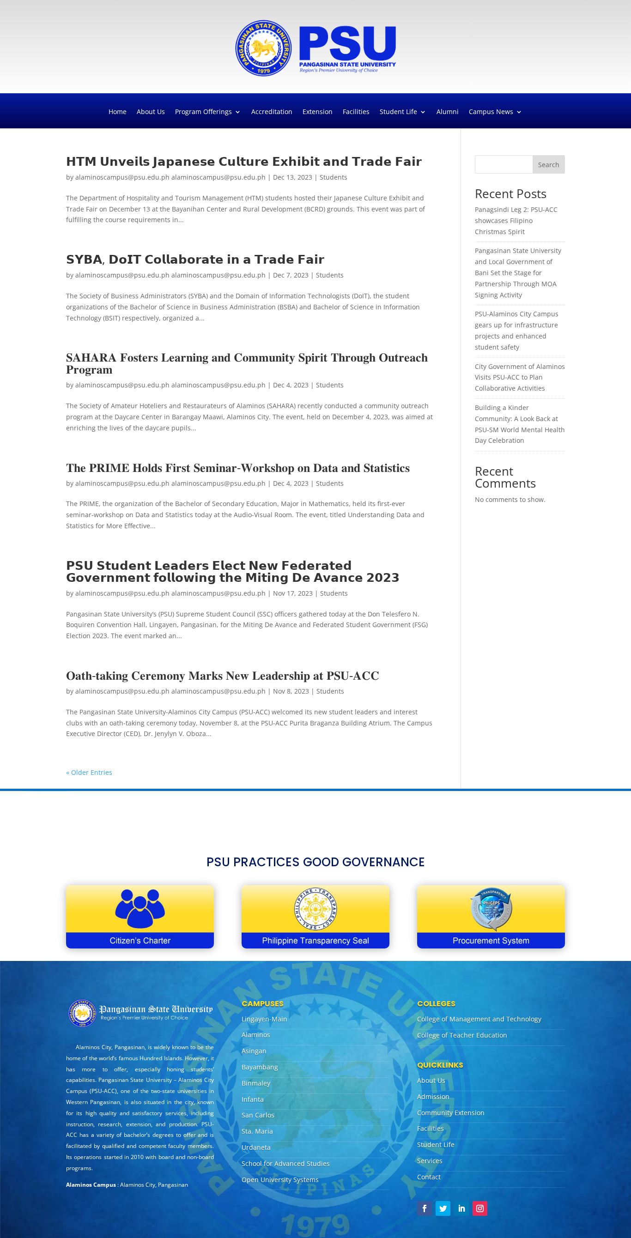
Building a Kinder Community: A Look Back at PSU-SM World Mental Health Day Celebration (520, 424)
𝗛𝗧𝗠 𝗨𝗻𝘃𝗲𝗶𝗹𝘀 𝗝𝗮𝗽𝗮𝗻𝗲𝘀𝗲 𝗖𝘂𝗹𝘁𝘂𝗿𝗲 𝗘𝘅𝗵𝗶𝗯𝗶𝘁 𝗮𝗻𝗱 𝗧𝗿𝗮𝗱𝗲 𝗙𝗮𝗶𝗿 (244, 161)
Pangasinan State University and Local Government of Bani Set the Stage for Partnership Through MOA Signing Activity (518, 272)
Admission (433, 1096)
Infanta (253, 1099)
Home (118, 112)
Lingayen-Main (264, 1019)
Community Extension (451, 1112)
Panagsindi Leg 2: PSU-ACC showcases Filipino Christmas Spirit (516, 220)
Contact (429, 1176)
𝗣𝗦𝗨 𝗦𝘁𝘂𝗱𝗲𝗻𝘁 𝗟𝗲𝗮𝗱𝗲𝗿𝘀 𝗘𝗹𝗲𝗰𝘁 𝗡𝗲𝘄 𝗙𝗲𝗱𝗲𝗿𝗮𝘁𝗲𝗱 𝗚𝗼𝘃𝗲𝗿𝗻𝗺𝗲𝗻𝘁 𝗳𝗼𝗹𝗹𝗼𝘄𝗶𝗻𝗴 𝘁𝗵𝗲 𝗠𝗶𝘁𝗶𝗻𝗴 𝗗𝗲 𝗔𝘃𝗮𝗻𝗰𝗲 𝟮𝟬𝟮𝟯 (233, 571)
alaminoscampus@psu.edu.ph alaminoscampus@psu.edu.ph (170, 177)
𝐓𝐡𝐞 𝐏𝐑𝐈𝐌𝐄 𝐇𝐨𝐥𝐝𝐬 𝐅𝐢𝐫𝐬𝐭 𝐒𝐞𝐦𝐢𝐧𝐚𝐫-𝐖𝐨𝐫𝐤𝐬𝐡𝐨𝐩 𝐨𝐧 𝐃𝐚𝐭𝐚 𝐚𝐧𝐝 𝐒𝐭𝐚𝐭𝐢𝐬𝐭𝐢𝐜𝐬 (238, 467)
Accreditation (271, 112)
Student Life (398, 112)
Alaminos (256, 1034)
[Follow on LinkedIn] (461, 1208)
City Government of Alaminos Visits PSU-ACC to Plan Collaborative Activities (520, 377)
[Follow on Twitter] (443, 1208)
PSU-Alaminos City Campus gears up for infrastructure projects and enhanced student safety (516, 330)
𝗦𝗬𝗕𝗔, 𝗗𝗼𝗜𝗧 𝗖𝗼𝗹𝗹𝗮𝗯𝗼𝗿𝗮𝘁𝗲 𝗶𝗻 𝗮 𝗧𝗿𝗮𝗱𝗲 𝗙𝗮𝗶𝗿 (195, 259)
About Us (151, 112)
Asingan (254, 1050)
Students (333, 177)
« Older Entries (89, 772)
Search (548, 164)
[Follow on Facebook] (424, 1208)
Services (430, 1160)
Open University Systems (280, 1179)
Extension (318, 112)
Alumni (448, 112)
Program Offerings (203, 112)
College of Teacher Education (462, 1035)
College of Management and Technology (479, 1019)
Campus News (491, 112)
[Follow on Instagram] (480, 1208)
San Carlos (258, 1115)
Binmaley (256, 1083)
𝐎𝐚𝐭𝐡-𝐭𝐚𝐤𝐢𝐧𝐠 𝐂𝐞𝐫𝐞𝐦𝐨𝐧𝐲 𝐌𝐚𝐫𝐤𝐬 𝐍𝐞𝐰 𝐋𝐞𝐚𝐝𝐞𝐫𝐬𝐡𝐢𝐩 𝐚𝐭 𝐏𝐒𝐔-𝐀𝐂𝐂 (222, 675)
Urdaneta (256, 1147)
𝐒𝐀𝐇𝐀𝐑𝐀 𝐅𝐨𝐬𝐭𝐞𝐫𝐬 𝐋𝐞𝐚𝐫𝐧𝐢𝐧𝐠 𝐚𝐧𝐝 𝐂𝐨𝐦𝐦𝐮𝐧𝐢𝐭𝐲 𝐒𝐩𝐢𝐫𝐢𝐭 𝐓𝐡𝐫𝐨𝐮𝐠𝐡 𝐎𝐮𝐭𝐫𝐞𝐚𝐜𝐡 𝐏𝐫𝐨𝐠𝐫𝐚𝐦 (247, 363)
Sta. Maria (257, 1131)
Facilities (356, 112)
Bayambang (260, 1067)
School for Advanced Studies (286, 1163)
